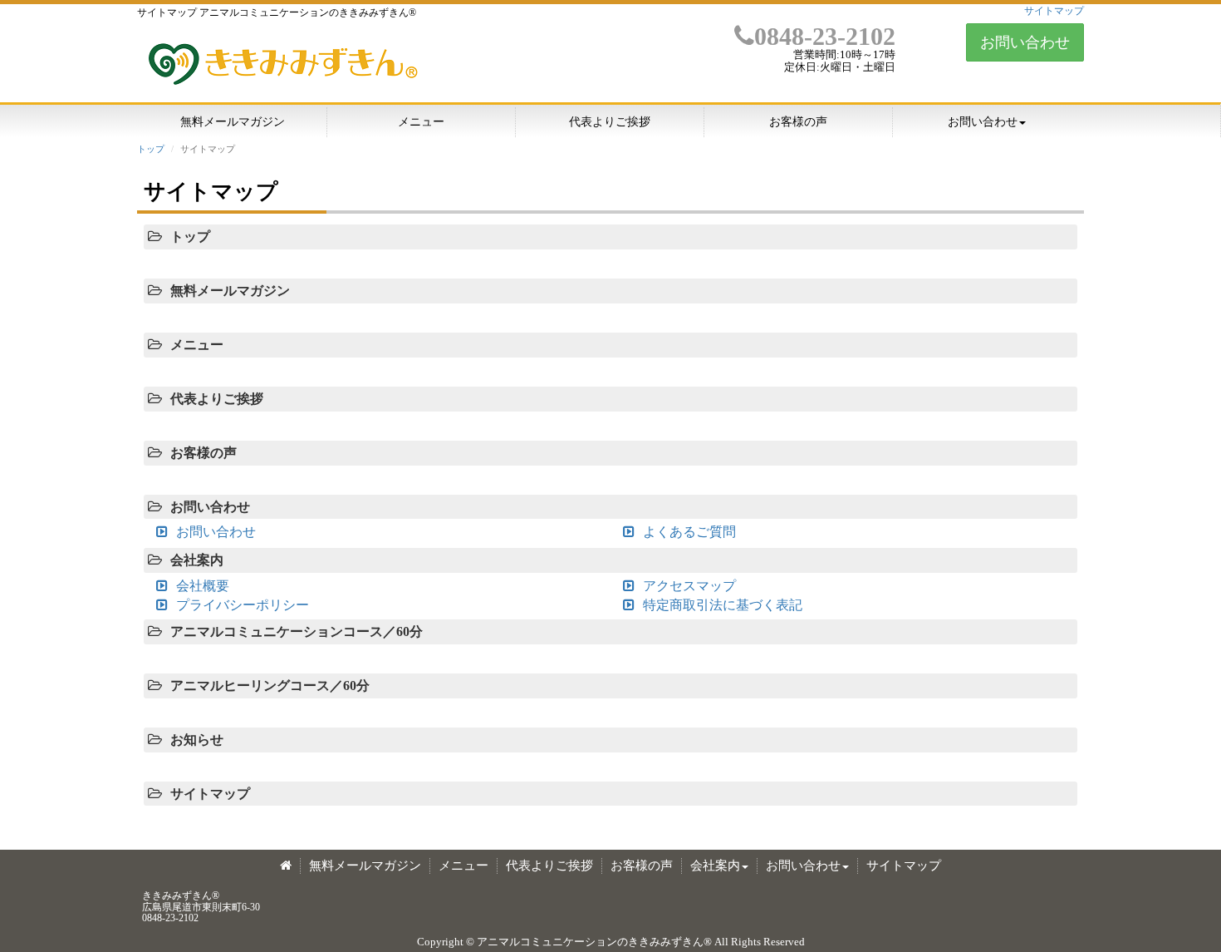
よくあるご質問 (689, 532)
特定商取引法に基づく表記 (722, 605)
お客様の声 (798, 122)
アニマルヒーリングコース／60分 (270, 685)
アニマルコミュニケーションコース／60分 (296, 631)
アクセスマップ (689, 586)
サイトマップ (1054, 11)
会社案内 (196, 560)
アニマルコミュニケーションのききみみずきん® (594, 941)
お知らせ (196, 739)
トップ (150, 149)
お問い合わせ (1025, 42)
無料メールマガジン (232, 122)
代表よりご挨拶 (609, 122)
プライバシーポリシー (242, 605)
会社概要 (202, 586)
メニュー (421, 122)
